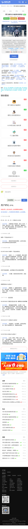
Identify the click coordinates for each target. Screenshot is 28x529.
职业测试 (20, 90)
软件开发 (19, 475)
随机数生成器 (5, 425)
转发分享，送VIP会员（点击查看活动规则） (12, 209)
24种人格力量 (12, 487)
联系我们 (9, 472)
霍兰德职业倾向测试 (8, 88)
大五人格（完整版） (9, 79)
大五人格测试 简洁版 (7, 388)
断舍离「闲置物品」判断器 (9, 450)
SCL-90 (3, 483)
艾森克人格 (12, 486)
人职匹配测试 (19, 488)
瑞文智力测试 (5, 391)
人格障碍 (11, 481)
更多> (24, 380)
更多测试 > (14, 180)
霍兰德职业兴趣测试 (19, 75)
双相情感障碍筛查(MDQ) (8, 394)
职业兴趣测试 (19, 481)
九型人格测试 (13, 65)
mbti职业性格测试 (6, 76)
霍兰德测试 (14, 90)
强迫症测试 (4, 484)
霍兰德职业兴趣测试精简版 (9, 383)
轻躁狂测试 (4, 491)
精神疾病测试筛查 (22, 21)
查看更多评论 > (14, 348)
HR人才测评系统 (14, 21)
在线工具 (4, 472)
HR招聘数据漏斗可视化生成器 (10, 455)
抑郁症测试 (19, 480)
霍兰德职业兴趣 (17, 87)
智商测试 (4, 422)
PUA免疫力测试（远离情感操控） (11, 445)
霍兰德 (5, 87)
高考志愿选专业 (14, 22)
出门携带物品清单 (7, 447)
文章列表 (4, 478)
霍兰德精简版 (11, 87)
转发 (23, 11)
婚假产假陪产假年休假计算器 (9, 453)
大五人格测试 (21, 65)
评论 (17, 11)
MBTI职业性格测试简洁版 (9, 411)
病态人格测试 (12, 490)
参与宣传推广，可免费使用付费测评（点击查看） (13, 212)
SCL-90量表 (16, 70)
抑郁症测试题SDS (6, 386)
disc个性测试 (13, 66)
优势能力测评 (19, 487)
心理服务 (9, 475)
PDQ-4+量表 (14, 72)
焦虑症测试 (12, 484)
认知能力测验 (19, 484)
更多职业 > (14, 186)
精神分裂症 (4, 490)
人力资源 (4, 475)
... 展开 (3, 375)
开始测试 (14, 56)
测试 (8, 6)
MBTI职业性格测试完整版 (9, 396)
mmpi (10, 478)
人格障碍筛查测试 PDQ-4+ (9, 399)
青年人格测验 (19, 79)
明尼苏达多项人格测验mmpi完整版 (11, 402)
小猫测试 (18, 478)
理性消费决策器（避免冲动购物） (11, 442)
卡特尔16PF (19, 486)
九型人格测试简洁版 (7, 427)
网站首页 (3, 6)
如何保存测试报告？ (14, 59)
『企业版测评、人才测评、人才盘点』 (16, 48)
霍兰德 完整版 (14, 50)
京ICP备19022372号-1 (6, 521)
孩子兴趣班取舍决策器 (8, 439)
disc (10, 488)
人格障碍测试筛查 (5, 21)
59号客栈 (4, 480)
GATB (3, 488)
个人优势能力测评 (15, 76)
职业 (11, 6)
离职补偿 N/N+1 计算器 (8, 458)
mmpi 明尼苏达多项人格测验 (15, 71)
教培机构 (14, 475)
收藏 (4, 11)
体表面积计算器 (6, 430)
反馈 (10, 11)
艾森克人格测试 (5, 66)
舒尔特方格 (5, 414)
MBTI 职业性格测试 (18, 64)
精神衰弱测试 (19, 490)
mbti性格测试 (4, 481)
